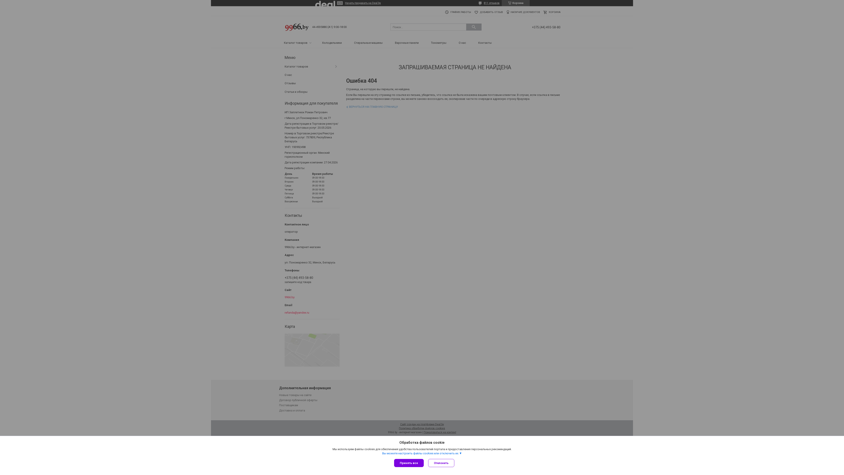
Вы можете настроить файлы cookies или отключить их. (420, 453)
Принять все (409, 463)
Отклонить (441, 463)
